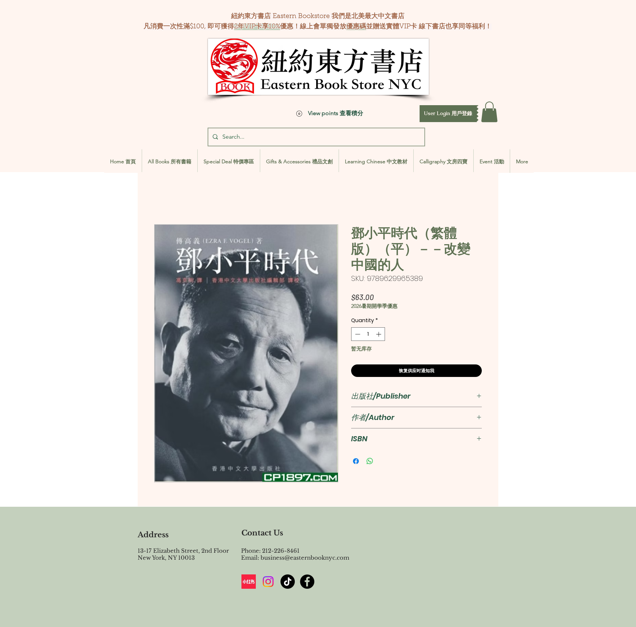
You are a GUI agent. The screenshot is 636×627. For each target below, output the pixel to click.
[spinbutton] (368, 334)
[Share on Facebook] (355, 461)
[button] (448, 113)
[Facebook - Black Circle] (307, 581)
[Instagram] (268, 581)
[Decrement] (356, 334)
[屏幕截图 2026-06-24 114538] (248, 581)
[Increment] (379, 334)
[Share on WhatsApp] (369, 461)
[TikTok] (287, 581)
